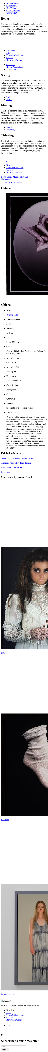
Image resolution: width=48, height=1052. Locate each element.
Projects (9, 97)
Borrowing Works (14, 60)
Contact (9, 57)
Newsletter (10, 50)
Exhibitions (11, 69)
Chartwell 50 (11, 13)
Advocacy (10, 130)
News (8, 53)
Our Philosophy (13, 10)
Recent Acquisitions (14, 67)
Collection (10, 64)
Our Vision (11, 8)
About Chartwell (13, 3)
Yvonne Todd (12, 315)
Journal (9, 127)
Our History (11, 6)
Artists (9, 99)
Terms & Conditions (14, 55)
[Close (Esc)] (2, 999)
